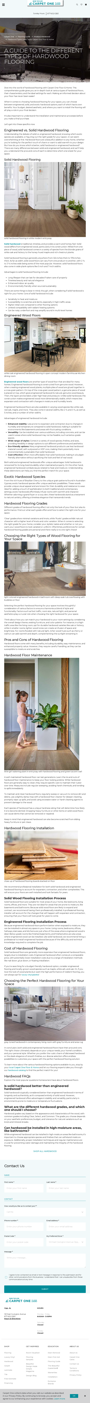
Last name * (51, 1182)
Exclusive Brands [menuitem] (52, 1382)
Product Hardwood (42, 37)
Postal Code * (9, 1236)
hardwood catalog (17, 1070)
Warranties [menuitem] (52, 1373)
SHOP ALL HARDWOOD (45, 1151)
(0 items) (86, 4)
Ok (74, 1396)
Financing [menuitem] (8, 1383)
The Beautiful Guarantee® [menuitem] (53, 1367)
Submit (45, 1289)
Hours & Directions (12, 1319)
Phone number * (11, 1220)
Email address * (52, 1220)
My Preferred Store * (54, 1236)
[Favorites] (81, 4)
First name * (9, 1182)
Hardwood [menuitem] (8, 1361)
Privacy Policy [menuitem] (75, 1375)
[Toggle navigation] (3, 4)
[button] (77, 4)
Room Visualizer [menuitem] (33, 1353)
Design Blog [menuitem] (31, 1376)
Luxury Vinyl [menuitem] (9, 1357)
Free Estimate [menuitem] (10, 1379)
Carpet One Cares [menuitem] (74, 1358)
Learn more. (59, 1399)
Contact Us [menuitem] (74, 1364)
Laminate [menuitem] (8, 1370)
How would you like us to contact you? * (20, 1206)
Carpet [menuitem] (7, 1366)
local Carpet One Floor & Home (24, 1067)
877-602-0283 (53, 14)
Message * (8, 1252)
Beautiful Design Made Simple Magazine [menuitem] (31, 1367)
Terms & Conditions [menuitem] (74, 1369)
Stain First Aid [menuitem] (54, 1357)
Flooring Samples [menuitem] (29, 1358)
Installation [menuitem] (52, 1377)
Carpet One (9, 37)
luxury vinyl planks (30, 975)
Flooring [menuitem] (7, 1353)
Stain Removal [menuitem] (54, 1353)
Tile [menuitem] (5, 1374)
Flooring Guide (24, 37)
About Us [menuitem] (73, 1353)
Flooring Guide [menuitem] (54, 1361)
